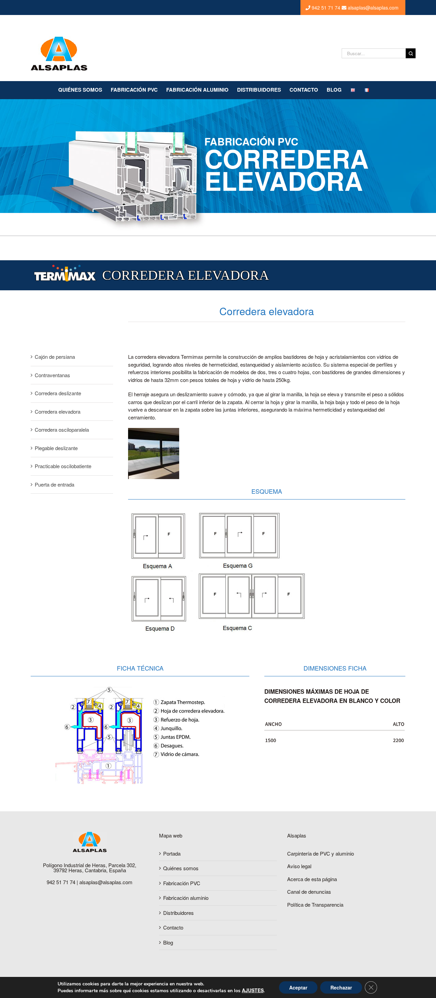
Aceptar (298, 987)
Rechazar (341, 987)
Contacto (173, 927)
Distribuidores (178, 912)
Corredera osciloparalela (62, 429)
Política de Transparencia (315, 904)
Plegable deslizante (56, 447)
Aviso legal (299, 866)
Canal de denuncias (309, 891)
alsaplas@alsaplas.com (372, 7)
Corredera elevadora (57, 411)
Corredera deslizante (58, 393)
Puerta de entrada (54, 484)
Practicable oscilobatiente (63, 466)
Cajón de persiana (55, 356)
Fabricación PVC (181, 883)
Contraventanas (52, 375)
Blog (168, 942)
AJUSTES (253, 990)
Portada (172, 853)
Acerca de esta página (312, 878)
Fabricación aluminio (185, 897)
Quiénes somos (181, 868)
